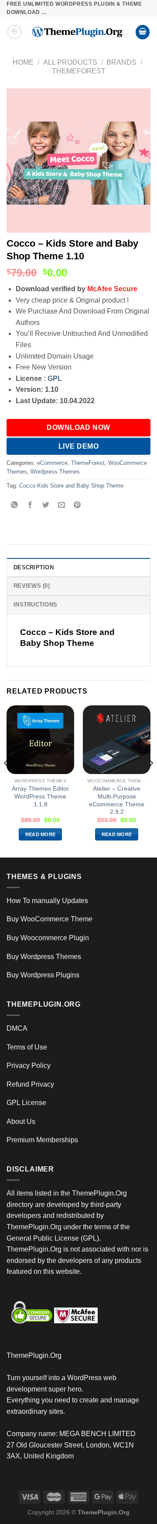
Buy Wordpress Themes (44, 956)
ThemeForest (79, 71)
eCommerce (52, 463)
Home (23, 62)
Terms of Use (27, 1047)
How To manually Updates (47, 900)
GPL (55, 378)
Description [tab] (34, 567)
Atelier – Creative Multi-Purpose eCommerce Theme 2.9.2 (116, 800)
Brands (121, 62)
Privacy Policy (29, 1065)
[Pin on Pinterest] (77, 505)
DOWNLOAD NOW (78, 427)
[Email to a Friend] (62, 505)
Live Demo (78, 446)
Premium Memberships (42, 1140)
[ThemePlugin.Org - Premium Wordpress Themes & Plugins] (78, 32)
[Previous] (6, 780)
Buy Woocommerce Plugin (48, 938)
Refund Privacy (30, 1084)
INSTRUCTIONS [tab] (35, 604)
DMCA (17, 1028)
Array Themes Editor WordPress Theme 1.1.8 (40, 796)
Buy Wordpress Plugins (43, 975)
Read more (40, 834)
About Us (21, 1121)
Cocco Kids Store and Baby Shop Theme (71, 485)
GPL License (26, 1102)
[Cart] (143, 32)
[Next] (151, 780)
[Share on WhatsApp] (14, 505)
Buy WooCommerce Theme (49, 919)
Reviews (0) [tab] (32, 585)
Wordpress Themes (55, 471)
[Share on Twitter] (46, 505)
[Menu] (14, 32)
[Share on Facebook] (30, 505)
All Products (70, 62)
